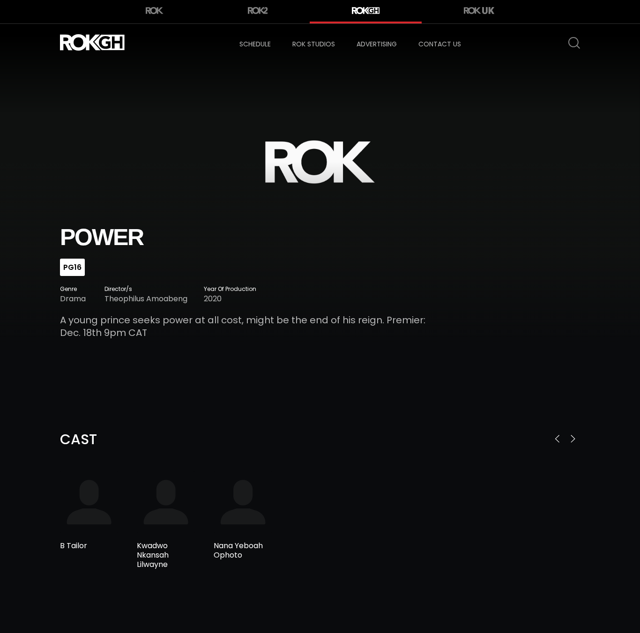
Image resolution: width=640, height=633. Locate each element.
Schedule (255, 44)
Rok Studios (313, 44)
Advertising (377, 44)
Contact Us (439, 44)
